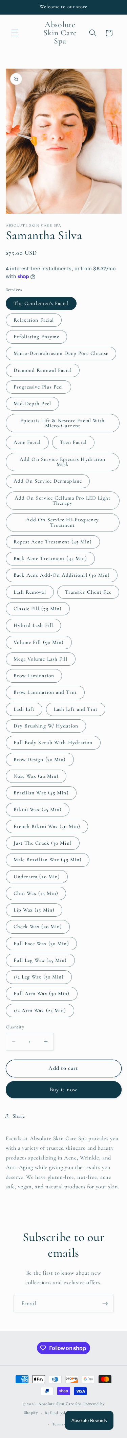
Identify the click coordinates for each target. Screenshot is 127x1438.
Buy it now (63, 1089)
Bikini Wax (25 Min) (38, 809)
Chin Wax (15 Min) (36, 893)
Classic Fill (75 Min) (38, 609)
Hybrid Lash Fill (34, 625)
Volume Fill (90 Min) (39, 642)
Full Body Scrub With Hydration (53, 742)
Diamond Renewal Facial (43, 370)
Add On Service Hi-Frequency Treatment (62, 522)
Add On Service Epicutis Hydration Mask (62, 461)
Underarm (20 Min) (37, 877)
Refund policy (57, 1412)
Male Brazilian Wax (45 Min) (48, 860)
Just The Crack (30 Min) (43, 843)
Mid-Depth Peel (32, 403)
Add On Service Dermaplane (48, 481)
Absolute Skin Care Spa (60, 1403)
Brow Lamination (34, 675)
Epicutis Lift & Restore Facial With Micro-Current (62, 423)
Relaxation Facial (34, 320)
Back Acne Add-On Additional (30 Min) (62, 575)
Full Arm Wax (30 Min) (42, 993)
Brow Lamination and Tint (45, 692)
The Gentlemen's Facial (41, 303)
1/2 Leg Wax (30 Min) (39, 977)
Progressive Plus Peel (38, 387)
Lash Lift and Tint (76, 709)
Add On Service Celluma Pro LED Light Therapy (63, 500)
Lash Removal (30, 592)
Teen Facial (73, 442)
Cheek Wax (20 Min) (38, 926)
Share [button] (19, 1116)
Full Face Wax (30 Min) (41, 943)
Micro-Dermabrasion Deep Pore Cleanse (61, 353)
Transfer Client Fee (88, 592)
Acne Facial (27, 442)
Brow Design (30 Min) (40, 759)
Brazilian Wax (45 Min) (41, 793)
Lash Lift (24, 709)
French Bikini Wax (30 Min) (47, 826)
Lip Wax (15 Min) (34, 910)
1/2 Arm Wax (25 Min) (40, 1010)
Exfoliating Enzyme (37, 337)
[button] (15, 33)
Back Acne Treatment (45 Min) (50, 558)
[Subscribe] (105, 1304)
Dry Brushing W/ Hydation (46, 726)
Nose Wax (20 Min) (36, 776)
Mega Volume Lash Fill (41, 659)
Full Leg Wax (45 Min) (40, 960)
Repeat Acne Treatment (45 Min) (53, 542)
